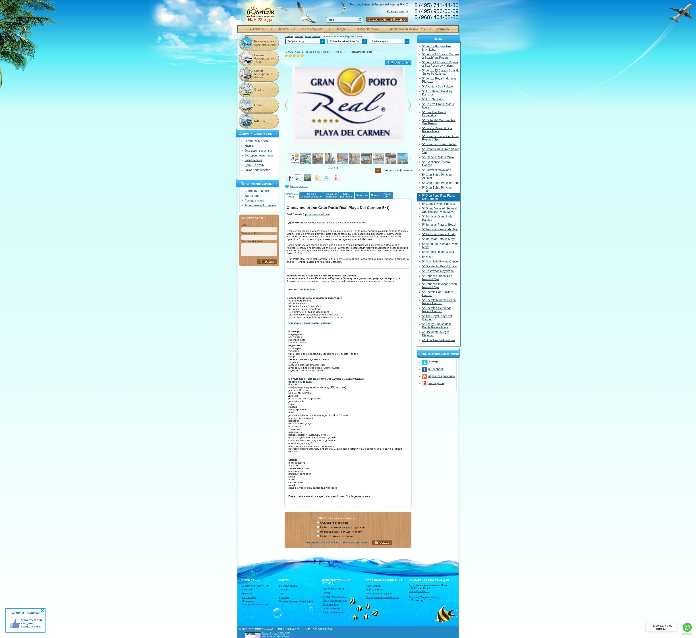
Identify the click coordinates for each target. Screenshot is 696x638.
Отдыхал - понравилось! (334, 522)
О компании (258, 29)
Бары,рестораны (346, 195)
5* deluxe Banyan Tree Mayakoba (436, 48)
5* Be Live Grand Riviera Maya (438, 106)
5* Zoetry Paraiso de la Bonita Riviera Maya (436, 326)
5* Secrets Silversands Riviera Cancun (436, 310)
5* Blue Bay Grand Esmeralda (434, 114)
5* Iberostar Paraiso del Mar (440, 229)
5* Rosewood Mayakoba (438, 271)
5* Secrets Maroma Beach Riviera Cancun (439, 302)
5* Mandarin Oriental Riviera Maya (440, 245)
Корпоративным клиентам (407, 29)
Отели (258, 105)
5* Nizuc (427, 256)
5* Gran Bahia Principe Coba (440, 182)
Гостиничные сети (257, 140)
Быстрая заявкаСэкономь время (265, 43)
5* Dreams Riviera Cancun (439, 144)
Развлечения (253, 160)
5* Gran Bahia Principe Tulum (437, 189)
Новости (283, 29)
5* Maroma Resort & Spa (438, 251)
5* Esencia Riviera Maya (438, 157)
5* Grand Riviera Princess (438, 203)
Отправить (267, 261)
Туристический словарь (260, 205)
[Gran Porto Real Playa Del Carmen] (348, 105)
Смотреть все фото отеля (398, 170)
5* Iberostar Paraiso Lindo (438, 234)
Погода (341, 29)
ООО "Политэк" (264, 629)
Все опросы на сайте (355, 542)
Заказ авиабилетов (257, 170)
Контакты (443, 29)
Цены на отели (254, 165)
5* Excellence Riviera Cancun (436, 163)
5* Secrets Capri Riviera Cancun (437, 293)
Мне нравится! (299, 186)
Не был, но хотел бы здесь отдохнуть (342, 527)
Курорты (260, 120)
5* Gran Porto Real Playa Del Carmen (438, 197)
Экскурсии (362, 195)
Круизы (249, 145)
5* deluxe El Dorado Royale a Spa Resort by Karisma (440, 64)
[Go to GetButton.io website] (687, 634)
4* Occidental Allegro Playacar (435, 334)
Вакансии (247, 589)
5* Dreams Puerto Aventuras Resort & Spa (440, 138)
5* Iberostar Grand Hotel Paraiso (437, 218)
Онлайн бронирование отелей (264, 74)
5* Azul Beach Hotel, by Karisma (437, 93)
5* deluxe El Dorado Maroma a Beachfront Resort (440, 56)
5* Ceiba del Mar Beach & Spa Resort (438, 122)
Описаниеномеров (331, 195)
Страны (259, 89)
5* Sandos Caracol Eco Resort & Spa (437, 277)
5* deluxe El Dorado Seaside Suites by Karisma (440, 72)
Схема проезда (397, 11)
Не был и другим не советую (337, 536)
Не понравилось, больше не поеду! (341, 531)
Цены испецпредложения (311, 195)
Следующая (286, 105)
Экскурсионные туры (259, 155)
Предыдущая (409, 105)
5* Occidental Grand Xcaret (439, 266)
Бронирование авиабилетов (382, 597)
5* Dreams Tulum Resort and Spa (440, 151)
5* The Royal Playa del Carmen (437, 318)
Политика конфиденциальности (255, 602)
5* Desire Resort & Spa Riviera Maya (437, 130)
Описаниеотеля (292, 195)
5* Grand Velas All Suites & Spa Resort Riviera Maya (439, 210)
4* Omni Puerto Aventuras (438, 340)
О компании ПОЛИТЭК (255, 585)
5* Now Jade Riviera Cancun (440, 261)
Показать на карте (361, 51)
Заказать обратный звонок (387, 19)
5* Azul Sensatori (433, 99)
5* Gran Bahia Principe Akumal (437, 176)
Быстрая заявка (288, 585)
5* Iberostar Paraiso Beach (439, 224)
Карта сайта (249, 597)
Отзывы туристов (312, 29)
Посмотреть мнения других (322, 542)
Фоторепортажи (368, 29)
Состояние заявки (257, 190)
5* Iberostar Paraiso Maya (438, 238)
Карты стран (253, 195)
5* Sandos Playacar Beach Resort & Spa (439, 285)
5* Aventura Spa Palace (437, 86)
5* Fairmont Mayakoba (436, 170)
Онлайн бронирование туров (264, 58)
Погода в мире (254, 200)
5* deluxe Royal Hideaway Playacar (439, 80)
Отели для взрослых (258, 150)
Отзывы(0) (387, 195)
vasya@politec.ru (419, 591)
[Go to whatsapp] (687, 627)
